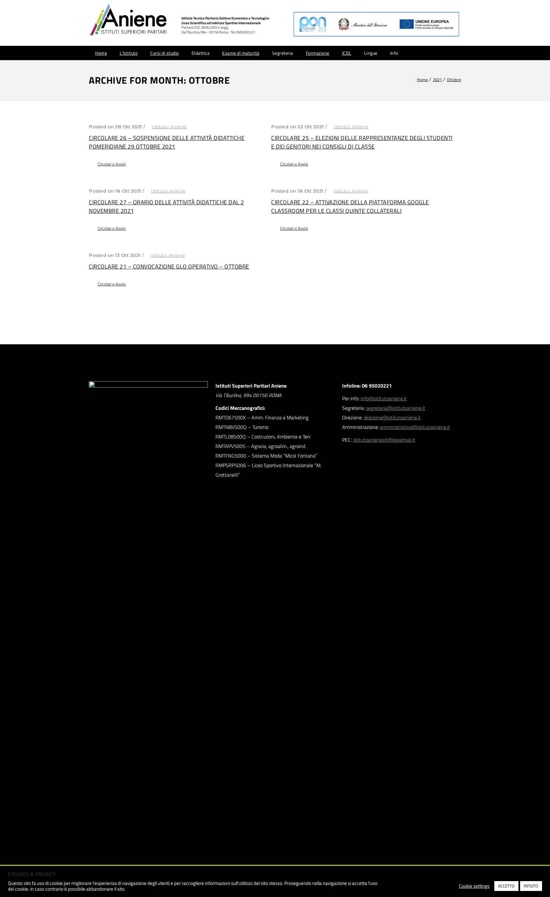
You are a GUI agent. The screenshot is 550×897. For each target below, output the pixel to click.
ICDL (346, 53)
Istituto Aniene (169, 127)
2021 (437, 79)
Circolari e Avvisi (112, 164)
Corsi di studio (164, 53)
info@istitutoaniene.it (384, 398)
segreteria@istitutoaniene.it (395, 408)
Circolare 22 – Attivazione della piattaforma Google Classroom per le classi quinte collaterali (350, 206)
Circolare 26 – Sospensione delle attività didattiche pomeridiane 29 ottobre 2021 (166, 142)
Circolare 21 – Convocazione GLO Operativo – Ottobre (169, 266)
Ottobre (454, 79)
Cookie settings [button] (474, 886)
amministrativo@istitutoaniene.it (415, 427)
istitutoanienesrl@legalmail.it (384, 440)
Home (101, 53)
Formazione (317, 53)
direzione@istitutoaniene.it (392, 417)
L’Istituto (129, 53)
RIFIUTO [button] (531, 886)
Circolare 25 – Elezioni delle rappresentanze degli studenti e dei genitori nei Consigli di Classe (362, 142)
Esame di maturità (240, 53)
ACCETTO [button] (506, 886)
